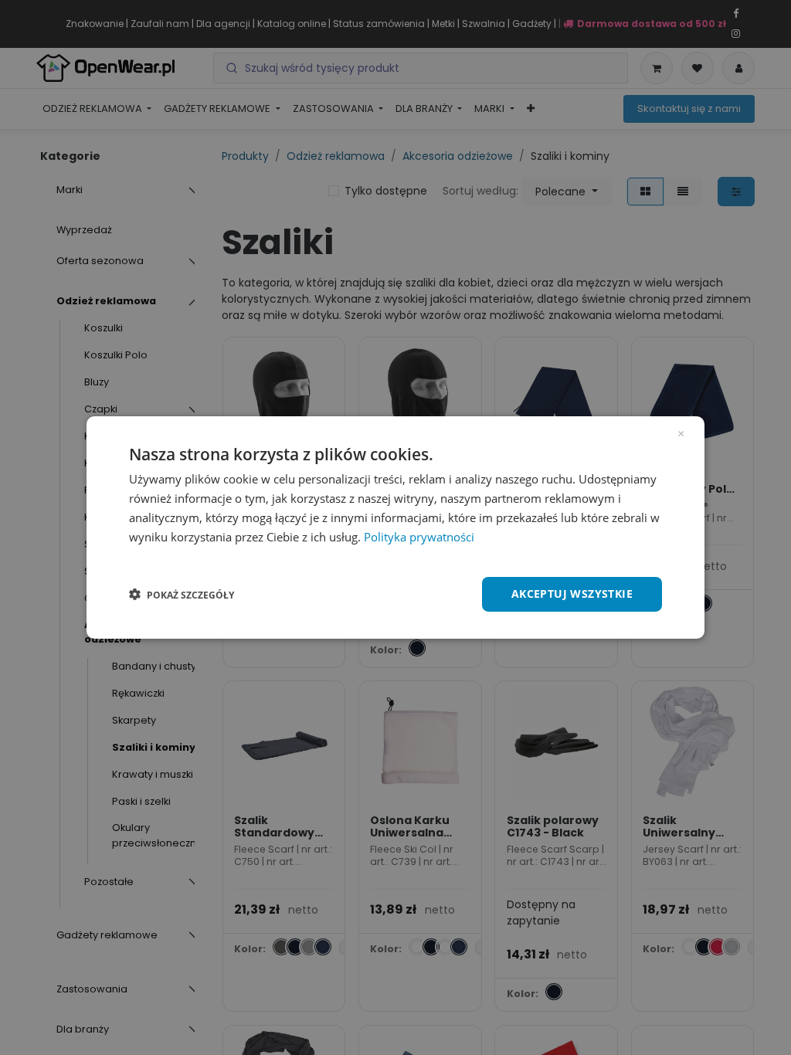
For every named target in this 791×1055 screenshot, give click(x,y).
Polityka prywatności (419, 536)
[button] (181, 594)
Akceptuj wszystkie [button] (572, 593)
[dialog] (395, 527)
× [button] (680, 432)
